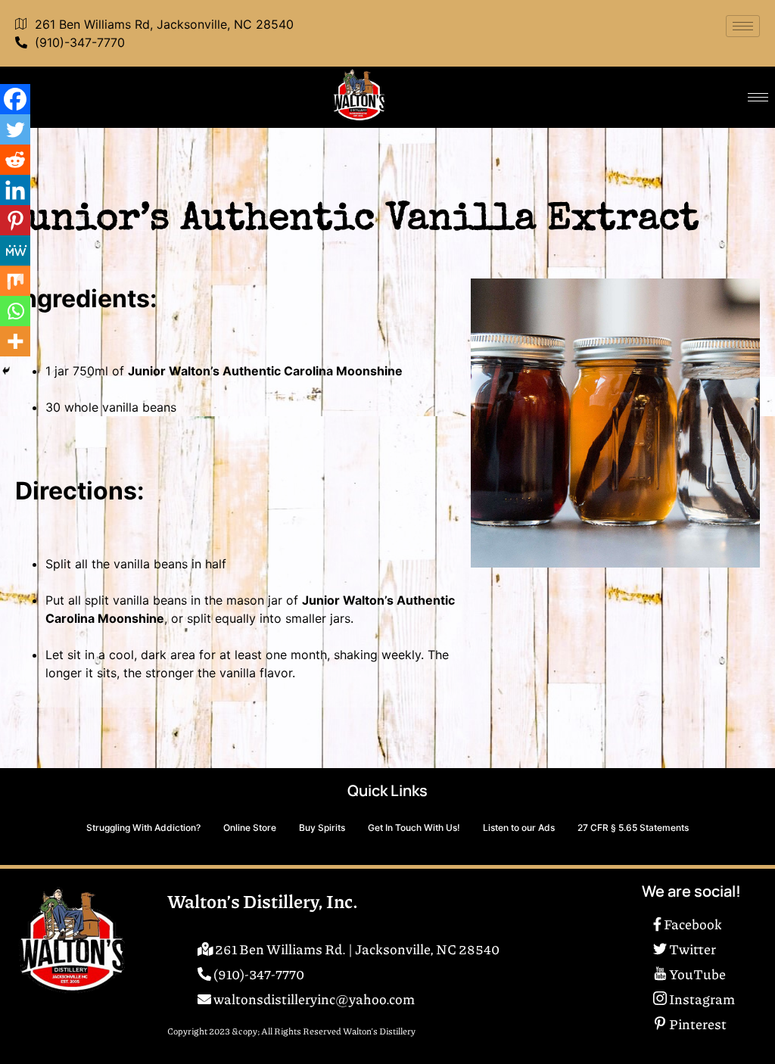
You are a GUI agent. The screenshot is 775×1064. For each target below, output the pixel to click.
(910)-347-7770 (80, 42)
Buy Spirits (322, 827)
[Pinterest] (15, 220)
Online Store (249, 827)
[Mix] (15, 281)
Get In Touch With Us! (414, 827)
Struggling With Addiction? (143, 827)
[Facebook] (15, 99)
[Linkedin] (15, 190)
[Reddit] (15, 160)
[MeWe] (15, 250)
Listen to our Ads (519, 827)
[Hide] (6, 371)
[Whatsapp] (15, 311)
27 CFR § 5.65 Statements (633, 827)
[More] (15, 341)
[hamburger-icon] (743, 26)
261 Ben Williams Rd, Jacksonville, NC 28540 (164, 24)
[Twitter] (15, 129)
